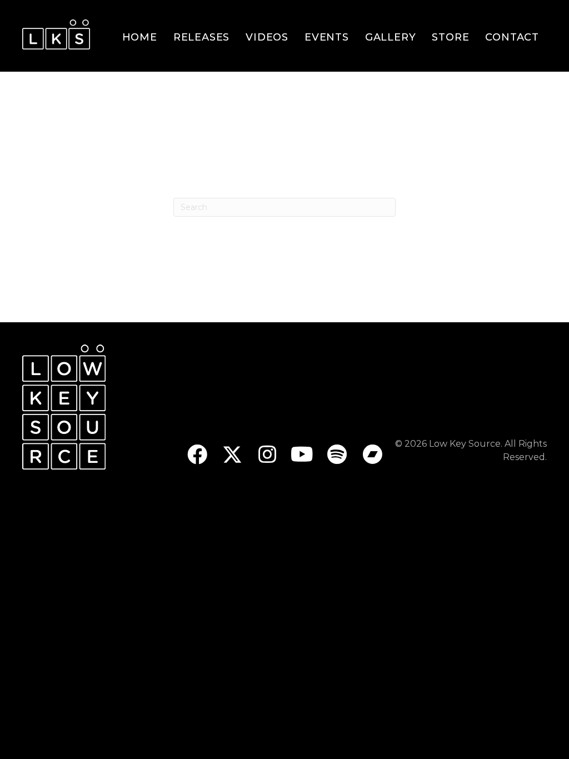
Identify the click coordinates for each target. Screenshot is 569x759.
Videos (267, 37)
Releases (201, 37)
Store (450, 37)
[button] (197, 454)
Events (327, 37)
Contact (512, 37)
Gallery (390, 37)
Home (139, 37)
